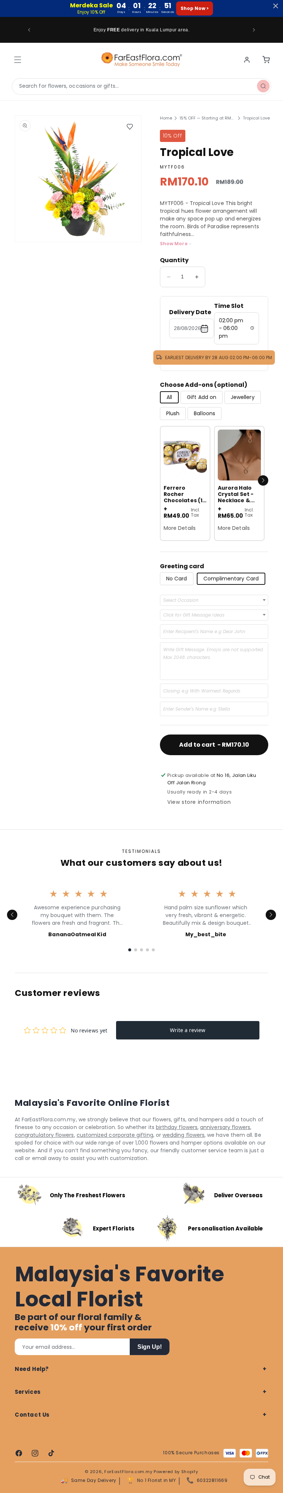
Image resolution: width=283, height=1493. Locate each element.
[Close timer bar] (276, 6)
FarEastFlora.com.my (128, 1472)
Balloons (204, 413)
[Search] (263, 86)
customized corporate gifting (115, 1135)
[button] (263, 480)
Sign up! (149, 1347)
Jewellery (243, 397)
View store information (199, 802)
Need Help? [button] (32, 1369)
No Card (176, 578)
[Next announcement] (254, 30)
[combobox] (141, 86)
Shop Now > (195, 8)
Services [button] (28, 1392)
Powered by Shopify (176, 1472)
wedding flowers (184, 1135)
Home (166, 118)
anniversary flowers (225, 1127)
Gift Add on (201, 397)
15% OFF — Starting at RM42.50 (207, 118)
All (169, 397)
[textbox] (183, 600)
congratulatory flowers (44, 1135)
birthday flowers (177, 1127)
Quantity (174, 260)
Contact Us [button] (32, 1415)
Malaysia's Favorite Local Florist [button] (119, 1287)
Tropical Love (256, 118)
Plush (172, 413)
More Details (180, 528)
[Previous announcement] (29, 30)
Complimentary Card (231, 578)
